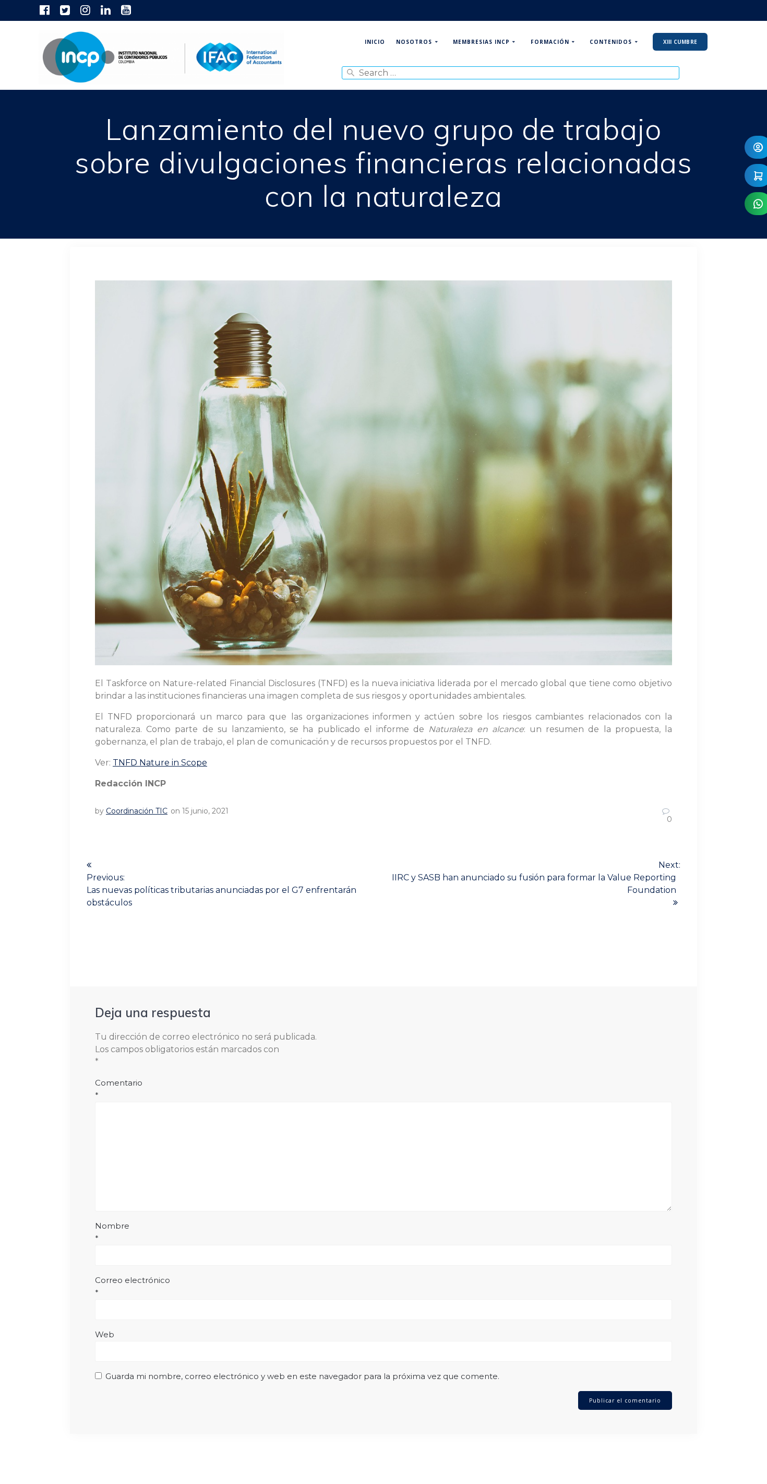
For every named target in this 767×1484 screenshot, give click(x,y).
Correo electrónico (132, 1286)
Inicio (375, 41)
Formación (550, 41)
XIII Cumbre (680, 41)
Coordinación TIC (136, 811)
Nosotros (414, 41)
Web (104, 1334)
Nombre (112, 1232)
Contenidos (611, 41)
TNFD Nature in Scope (160, 763)
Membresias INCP (481, 41)
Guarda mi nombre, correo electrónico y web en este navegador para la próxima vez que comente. (302, 1376)
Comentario (118, 1089)
